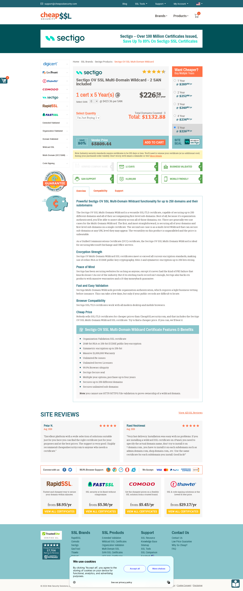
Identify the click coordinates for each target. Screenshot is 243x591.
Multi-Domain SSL (110, 548)
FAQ (174, 548)
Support (159, 3)
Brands (160, 16)
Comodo (75, 541)
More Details (156, 155)
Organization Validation (113, 545)
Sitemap (145, 545)
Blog (124, 3)
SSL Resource (148, 538)
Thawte (74, 552)
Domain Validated (50, 139)
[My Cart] (3, 81)
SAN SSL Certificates (112, 552)
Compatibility (100, 190)
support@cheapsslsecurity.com (60, 3)
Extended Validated (51, 122)
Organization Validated (53, 130)
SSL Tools (140, 3)
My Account (180, 3)
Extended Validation (111, 538)
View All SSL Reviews (190, 412)
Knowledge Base (149, 541)
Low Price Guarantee (182, 541)
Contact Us (177, 538)
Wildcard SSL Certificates (114, 541)
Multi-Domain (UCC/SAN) (54, 155)
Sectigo (75, 545)
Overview (81, 191)
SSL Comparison (149, 552)
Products (180, 16)
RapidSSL (76, 538)
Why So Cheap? (179, 545)
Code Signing (49, 163)
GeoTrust (75, 548)
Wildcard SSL (48, 147)
